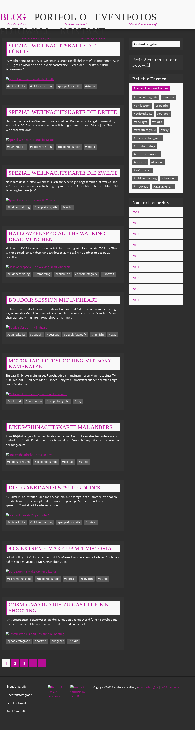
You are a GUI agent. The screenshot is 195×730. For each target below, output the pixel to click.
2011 (135, 300)
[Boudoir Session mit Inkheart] (63, 327)
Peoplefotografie (17, 703)
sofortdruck (143, 170)
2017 (135, 234)
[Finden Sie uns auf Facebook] (57, 693)
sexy (113, 334)
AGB (164, 687)
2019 (135, 212)
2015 (135, 256)
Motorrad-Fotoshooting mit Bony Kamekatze (60, 363)
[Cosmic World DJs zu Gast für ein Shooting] (63, 634)
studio (91, 86)
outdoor (164, 113)
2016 (135, 245)
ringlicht (98, 334)
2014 (135, 267)
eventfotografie (146, 130)
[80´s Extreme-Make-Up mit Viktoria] (63, 571)
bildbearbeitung (42, 86)
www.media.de (148, 687)
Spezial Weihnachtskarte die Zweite (63, 173)
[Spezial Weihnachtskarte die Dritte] (63, 140)
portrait (109, 274)
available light (164, 186)
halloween (63, 274)
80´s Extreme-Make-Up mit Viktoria (60, 548)
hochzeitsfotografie (148, 138)
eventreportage (146, 146)
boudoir (37, 334)
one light (141, 122)
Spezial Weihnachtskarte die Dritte (63, 112)
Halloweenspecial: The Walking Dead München (57, 236)
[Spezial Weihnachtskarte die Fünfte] (63, 79)
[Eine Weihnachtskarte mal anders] (63, 455)
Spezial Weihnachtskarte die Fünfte (52, 48)
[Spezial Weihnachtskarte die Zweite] (63, 200)
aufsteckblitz (17, 86)
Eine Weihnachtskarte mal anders (61, 427)
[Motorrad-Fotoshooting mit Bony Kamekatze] (63, 394)
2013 (135, 278)
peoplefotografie (69, 86)
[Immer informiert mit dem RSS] (80, 693)
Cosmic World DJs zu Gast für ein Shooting (59, 607)
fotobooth (170, 178)
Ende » (42, 663)
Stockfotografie (16, 711)
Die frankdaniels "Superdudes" (55, 488)
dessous (54, 334)
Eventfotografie (16, 686)
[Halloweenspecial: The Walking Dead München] (63, 267)
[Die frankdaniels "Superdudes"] (63, 515)
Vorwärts (33, 663)
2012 (135, 289)
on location (35, 401)
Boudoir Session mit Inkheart (53, 300)
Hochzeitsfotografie (19, 695)
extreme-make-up (20, 578)
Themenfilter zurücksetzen (151, 88)
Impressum (175, 687)
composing (43, 274)
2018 (135, 223)
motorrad (15, 401)
